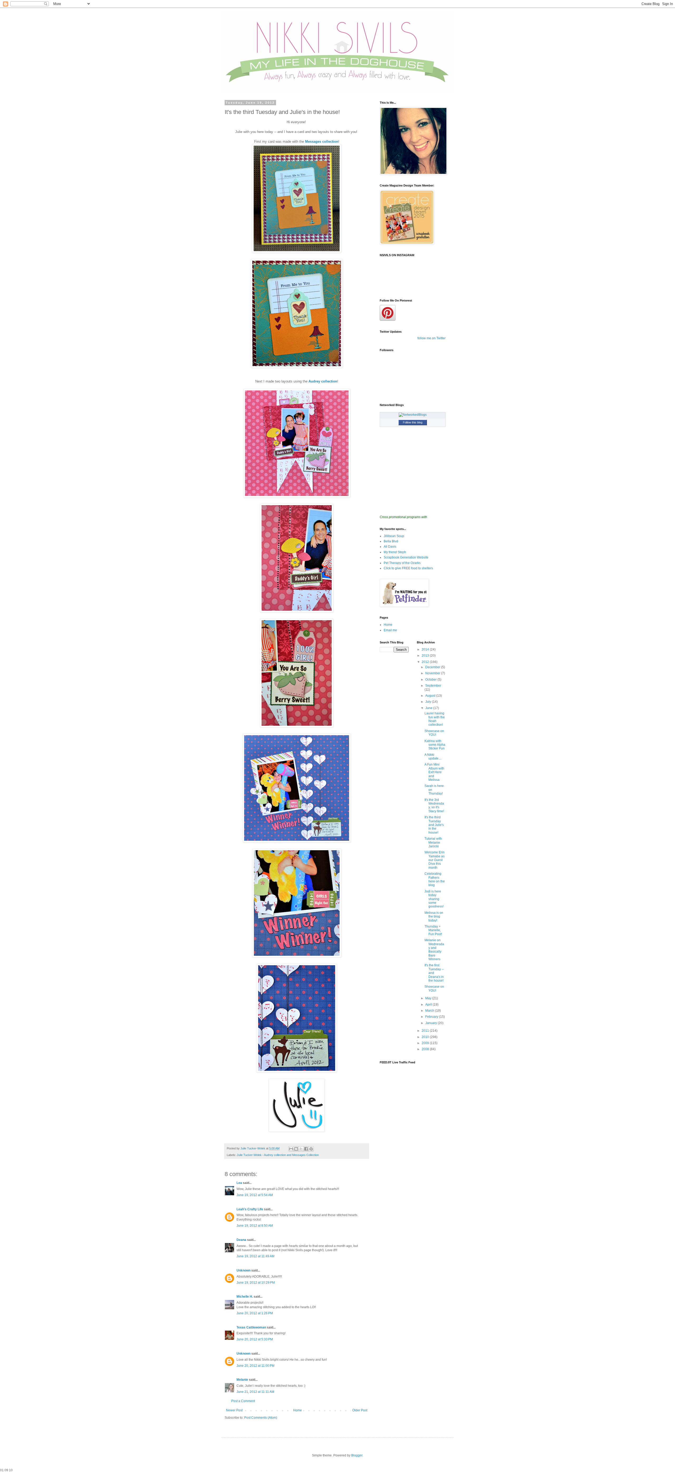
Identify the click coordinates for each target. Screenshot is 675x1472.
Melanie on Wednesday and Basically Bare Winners (434, 949)
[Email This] (291, 1148)
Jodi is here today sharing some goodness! (434, 899)
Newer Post (234, 1410)
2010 (426, 1037)
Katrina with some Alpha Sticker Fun (435, 745)
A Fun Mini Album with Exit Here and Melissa (434, 772)
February (432, 1017)
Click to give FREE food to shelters (408, 568)
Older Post (359, 1410)
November (433, 673)
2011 (426, 1031)
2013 (426, 655)
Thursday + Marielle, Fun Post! (433, 930)
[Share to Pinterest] (311, 1148)
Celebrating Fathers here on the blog (435, 879)
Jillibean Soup (394, 536)
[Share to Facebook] (306, 1148)
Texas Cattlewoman (251, 1327)
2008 (426, 1049)
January (431, 1023)
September (433, 685)
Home (297, 1410)
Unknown (243, 1270)
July (428, 702)
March (430, 1010)
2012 (426, 662)
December (433, 667)
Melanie (242, 1380)
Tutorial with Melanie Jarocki (433, 842)
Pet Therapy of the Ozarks (402, 563)
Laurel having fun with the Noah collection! (435, 719)
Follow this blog (412, 422)
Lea (239, 1183)
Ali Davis (390, 546)
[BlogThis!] (296, 1148)
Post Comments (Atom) (260, 1418)
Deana (241, 1240)
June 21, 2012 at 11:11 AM (255, 1392)
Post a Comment (243, 1401)
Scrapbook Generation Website (406, 557)
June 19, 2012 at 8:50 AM (255, 1225)
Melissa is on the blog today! (434, 916)
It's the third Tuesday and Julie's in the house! (434, 824)
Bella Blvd (391, 541)
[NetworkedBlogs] (413, 415)
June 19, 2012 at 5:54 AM (255, 1195)
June (429, 708)
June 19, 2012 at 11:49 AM (255, 1256)
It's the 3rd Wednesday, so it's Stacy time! (434, 805)
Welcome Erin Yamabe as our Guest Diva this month (435, 859)
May (428, 998)
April (429, 1004)
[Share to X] (301, 1148)
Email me (390, 630)
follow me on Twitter (431, 338)
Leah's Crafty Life (250, 1209)
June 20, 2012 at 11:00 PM (255, 1366)
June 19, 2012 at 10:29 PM (256, 1282)
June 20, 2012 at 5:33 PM (255, 1339)
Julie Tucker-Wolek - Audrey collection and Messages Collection (278, 1154)
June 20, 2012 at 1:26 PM (255, 1313)
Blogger (356, 1455)
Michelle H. (245, 1296)
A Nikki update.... (433, 756)
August (430, 695)
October (431, 679)
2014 (426, 649)
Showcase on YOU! (434, 733)
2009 (426, 1043)
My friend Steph (395, 552)
